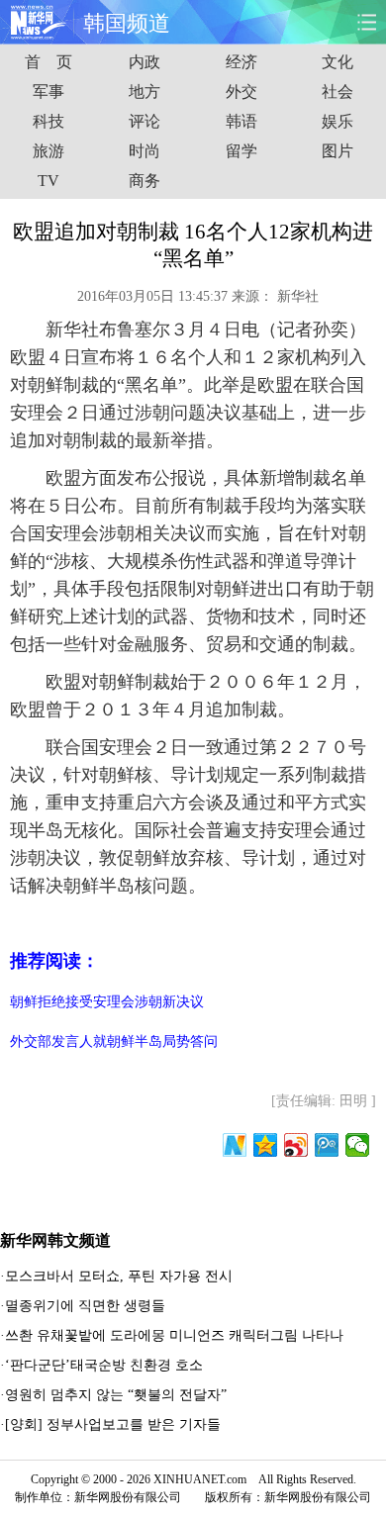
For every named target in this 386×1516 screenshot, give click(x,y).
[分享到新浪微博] (296, 1145)
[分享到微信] (357, 1145)
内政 (144, 61)
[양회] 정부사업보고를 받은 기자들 (113, 1424)
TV (48, 180)
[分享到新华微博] (235, 1145)
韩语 (241, 121)
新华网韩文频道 (55, 1240)
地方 (144, 91)
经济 (241, 61)
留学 (241, 150)
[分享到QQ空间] (265, 1145)
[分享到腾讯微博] (327, 1145)
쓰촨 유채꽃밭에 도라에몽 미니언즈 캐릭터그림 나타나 (174, 1335)
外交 (241, 91)
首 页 (48, 61)
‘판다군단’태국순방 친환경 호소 (104, 1365)
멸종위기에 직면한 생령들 (85, 1305)
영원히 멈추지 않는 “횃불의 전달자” (116, 1394)
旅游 (48, 150)
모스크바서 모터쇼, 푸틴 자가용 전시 (119, 1276)
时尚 (144, 150)
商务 (144, 180)
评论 (144, 121)
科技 (48, 121)
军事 (48, 91)
